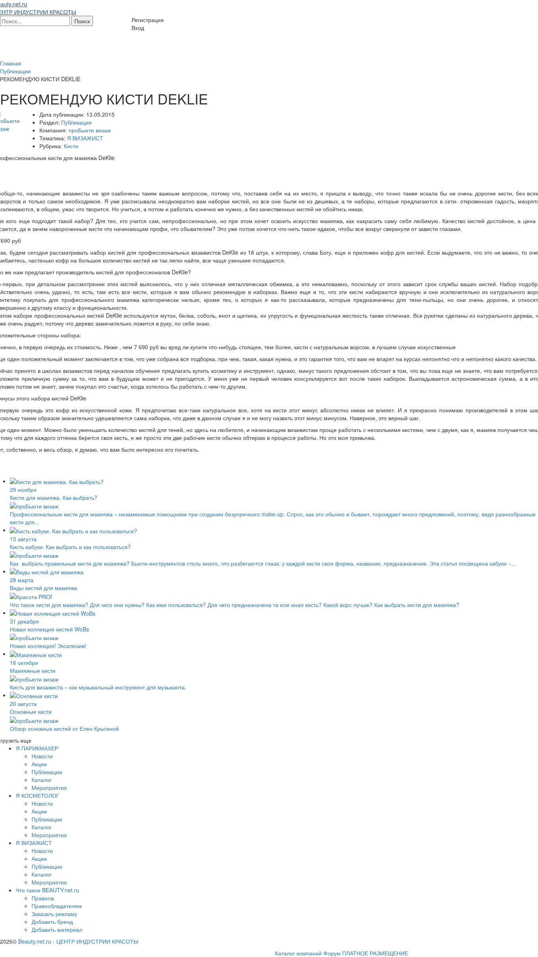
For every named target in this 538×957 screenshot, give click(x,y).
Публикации (76, 122)
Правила (43, 898)
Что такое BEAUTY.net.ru (47, 890)
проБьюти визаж (90, 130)
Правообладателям (57, 906)
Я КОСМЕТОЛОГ (37, 795)
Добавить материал (57, 929)
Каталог (42, 780)
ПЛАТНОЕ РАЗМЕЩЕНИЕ (375, 953)
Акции (39, 764)
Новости (42, 756)
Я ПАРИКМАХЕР (37, 748)
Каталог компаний (298, 953)
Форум (332, 953)
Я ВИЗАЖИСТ (85, 138)
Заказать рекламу (54, 914)
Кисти (71, 146)
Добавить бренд (52, 921)
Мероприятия (49, 787)
